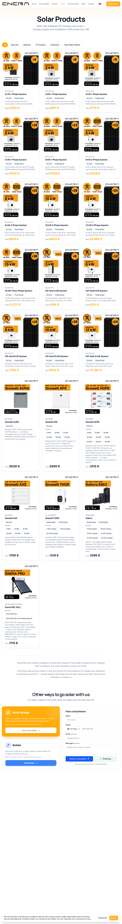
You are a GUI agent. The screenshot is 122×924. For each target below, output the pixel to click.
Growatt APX (51, 422)
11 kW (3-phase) (65, 529)
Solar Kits (14, 45)
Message (72, 743)
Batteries (27, 45)
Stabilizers (55, 45)
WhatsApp (107, 759)
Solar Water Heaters (72, 45)
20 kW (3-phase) (106, 538)
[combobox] (101, 3)
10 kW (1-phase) (92, 533)
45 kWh (107, 442)
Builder (55, 4)
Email (71, 734)
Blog (83, 4)
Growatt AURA (12, 422)
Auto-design (44, 4)
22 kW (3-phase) (52, 533)
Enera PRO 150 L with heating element (19, 618)
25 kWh (58, 437)
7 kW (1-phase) (51, 529)
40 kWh (98, 442)
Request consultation (77, 759)
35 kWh (89, 442)
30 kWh (67, 437)
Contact (91, 4)
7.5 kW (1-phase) (105, 529)
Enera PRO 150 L (13, 607)
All (5, 45)
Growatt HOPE (92, 422)
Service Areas (73, 4)
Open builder (29, 763)
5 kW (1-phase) (92, 529)
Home (34, 4)
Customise (102, 918)
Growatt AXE (11, 518)
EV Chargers (41, 45)
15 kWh (65, 433)
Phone (68, 725)
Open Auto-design (29, 730)
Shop (63, 4)
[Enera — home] (15, 3)
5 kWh (49, 433)
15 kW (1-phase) (106, 533)
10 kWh (57, 433)
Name (68, 716)
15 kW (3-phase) (92, 538)
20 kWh (49, 437)
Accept (114, 918)
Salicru (89, 518)
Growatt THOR (52, 518)
